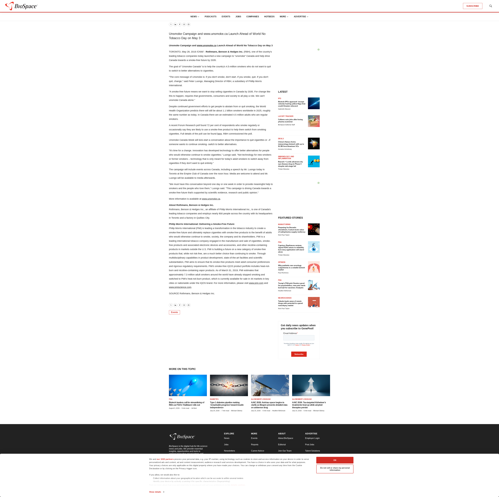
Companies (252, 16)
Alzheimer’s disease (261, 399)
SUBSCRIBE (472, 6)
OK (334, 460)
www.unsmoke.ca (206, 45)
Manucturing (284, 224)
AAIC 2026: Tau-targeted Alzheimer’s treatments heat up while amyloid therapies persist (309, 404)
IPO (279, 98)
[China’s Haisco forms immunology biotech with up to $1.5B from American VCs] (314, 143)
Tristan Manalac (283, 169)
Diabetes (214, 399)
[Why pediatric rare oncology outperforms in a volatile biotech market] (314, 267)
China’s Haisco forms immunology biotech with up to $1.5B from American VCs (291, 144)
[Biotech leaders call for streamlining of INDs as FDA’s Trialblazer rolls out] (188, 385)
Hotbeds (269, 16)
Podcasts (210, 16)
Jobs (238, 16)
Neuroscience (285, 298)
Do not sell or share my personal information (335, 469)
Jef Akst (194, 408)
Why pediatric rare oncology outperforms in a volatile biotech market (291, 267)
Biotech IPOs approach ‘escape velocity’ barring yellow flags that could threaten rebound (291, 104)
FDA (279, 242)
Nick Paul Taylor (284, 235)
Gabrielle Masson (284, 109)
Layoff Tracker (285, 116)
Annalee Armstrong (285, 149)
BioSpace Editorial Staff (286, 125)
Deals (281, 139)
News (194, 16)
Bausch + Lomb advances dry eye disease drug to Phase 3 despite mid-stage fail (290, 164)
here (219, 133)
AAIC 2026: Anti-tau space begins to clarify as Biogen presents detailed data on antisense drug (269, 404)
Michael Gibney (236, 411)
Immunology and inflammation (286, 158)
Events (226, 16)
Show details (155, 492)
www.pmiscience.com (180, 287)
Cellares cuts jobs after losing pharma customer (290, 120)
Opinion (281, 262)
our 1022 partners (165, 459)
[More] (198, 17)
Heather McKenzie (284, 291)
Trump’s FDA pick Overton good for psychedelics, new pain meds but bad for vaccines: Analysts (291, 285)
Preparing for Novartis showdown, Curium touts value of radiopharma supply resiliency (291, 229)
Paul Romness (283, 273)
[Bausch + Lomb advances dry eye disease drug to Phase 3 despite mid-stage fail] (314, 161)
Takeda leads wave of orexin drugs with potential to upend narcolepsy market (290, 303)
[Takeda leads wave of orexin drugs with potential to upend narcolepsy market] (314, 303)
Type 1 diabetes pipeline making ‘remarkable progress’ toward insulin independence (227, 404)
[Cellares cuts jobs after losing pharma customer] (314, 121)
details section (238, 485)
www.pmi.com (256, 283)
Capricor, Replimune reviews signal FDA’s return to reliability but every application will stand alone (291, 248)
